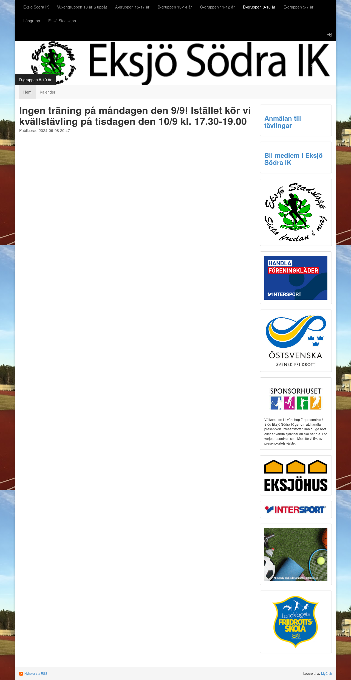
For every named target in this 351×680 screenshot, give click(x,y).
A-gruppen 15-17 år (132, 7)
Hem (27, 92)
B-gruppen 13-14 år (175, 7)
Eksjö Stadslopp (62, 20)
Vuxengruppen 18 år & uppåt (82, 7)
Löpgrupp (31, 20)
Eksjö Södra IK (36, 7)
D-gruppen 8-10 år (259, 7)
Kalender (47, 92)
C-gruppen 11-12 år (217, 7)
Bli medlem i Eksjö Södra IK (293, 158)
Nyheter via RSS (35, 673)
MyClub (326, 673)
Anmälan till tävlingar (283, 121)
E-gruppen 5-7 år (298, 7)
